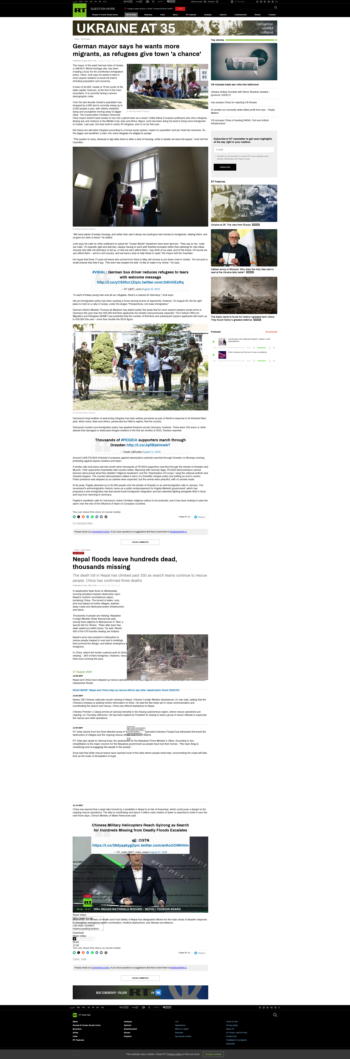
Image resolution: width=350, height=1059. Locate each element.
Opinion (223, 15)
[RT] (128, 2)
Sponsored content (183, 1036)
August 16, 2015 (151, 289)
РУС (86, 2)
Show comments (140, 542)
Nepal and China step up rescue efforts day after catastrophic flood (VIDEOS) (126, 690)
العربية (75, 2)
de (89, 1007)
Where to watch (182, 1029)
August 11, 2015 (152, 452)
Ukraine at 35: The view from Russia (231, 224)
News (75, 1022)
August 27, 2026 (158, 852)
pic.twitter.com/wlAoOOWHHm (161, 845)
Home (77, 39)
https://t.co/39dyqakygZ (113, 845)
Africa (175, 15)
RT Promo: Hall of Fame (236, 1033)
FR (95, 2)
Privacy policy (232, 1025)
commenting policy (101, 532)
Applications (180, 1025)
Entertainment (241, 15)
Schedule (179, 1033)
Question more (103, 8)
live (180, 9)
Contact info (231, 1036)
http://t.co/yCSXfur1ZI (116, 282)
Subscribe (225, 167)
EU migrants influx (83, 523)
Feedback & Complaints (236, 1040)
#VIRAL (99, 272)
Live (177, 1022)
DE (91, 2)
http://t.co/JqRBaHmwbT (148, 445)
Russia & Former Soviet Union (105, 15)
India (162, 15)
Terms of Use (232, 1022)
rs (97, 1007)
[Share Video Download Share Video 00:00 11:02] (140, 778)
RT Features (191, 15)
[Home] (80, 10)
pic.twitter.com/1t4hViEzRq (160, 282)
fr (93, 1007)
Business (148, 15)
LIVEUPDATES (85, 939)
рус (83, 1007)
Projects (272, 15)
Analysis (208, 15)
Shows (257, 15)
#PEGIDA (129, 440)
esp (78, 1007)
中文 (104, 2)
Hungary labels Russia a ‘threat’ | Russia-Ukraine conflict (150, 9)
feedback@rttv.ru (178, 532)
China (76, 959)
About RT (230, 1029)
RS (100, 2)
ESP (81, 2)
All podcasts (271, 332)
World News (131, 15)
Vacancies (230, 1044)
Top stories (217, 40)
